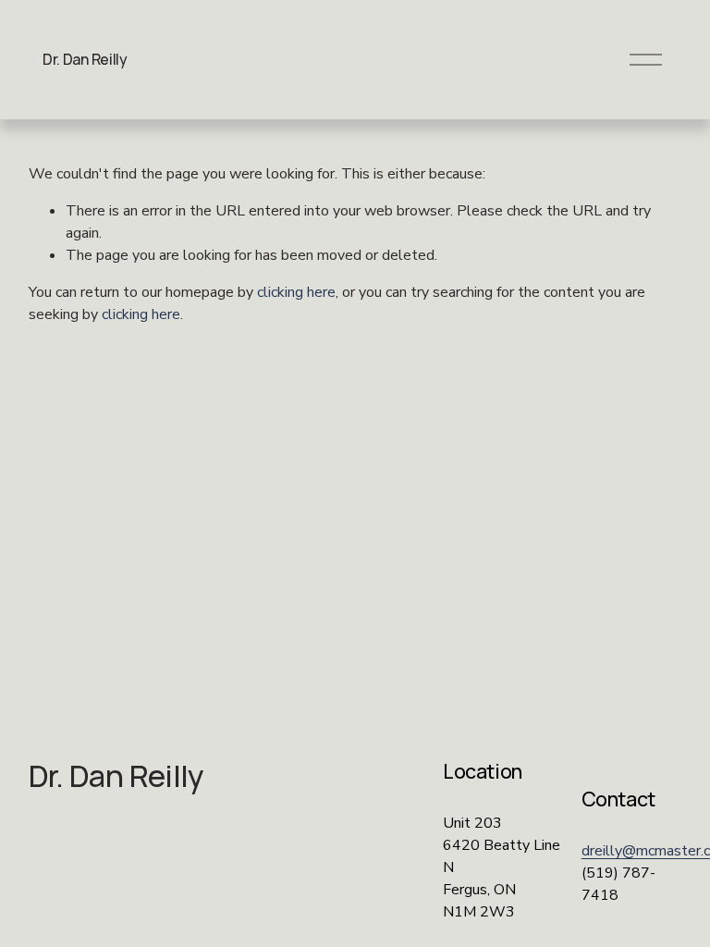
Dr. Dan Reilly (85, 59)
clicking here (296, 292)
